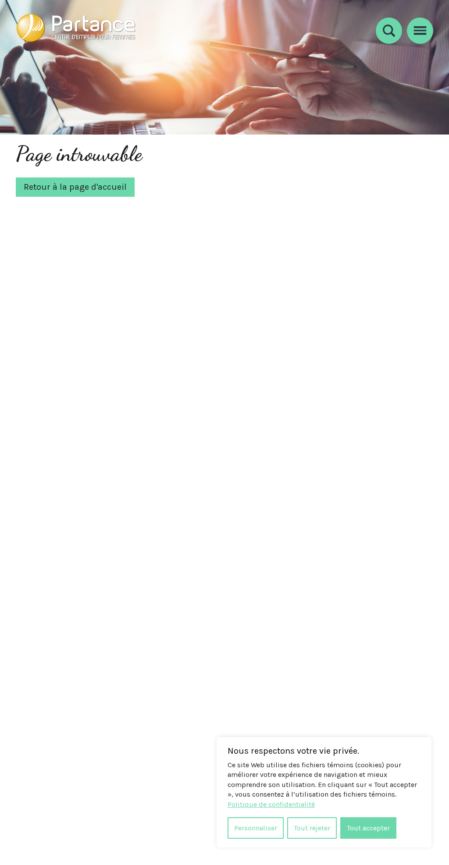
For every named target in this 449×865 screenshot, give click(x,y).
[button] (420, 29)
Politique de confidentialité (271, 804)
